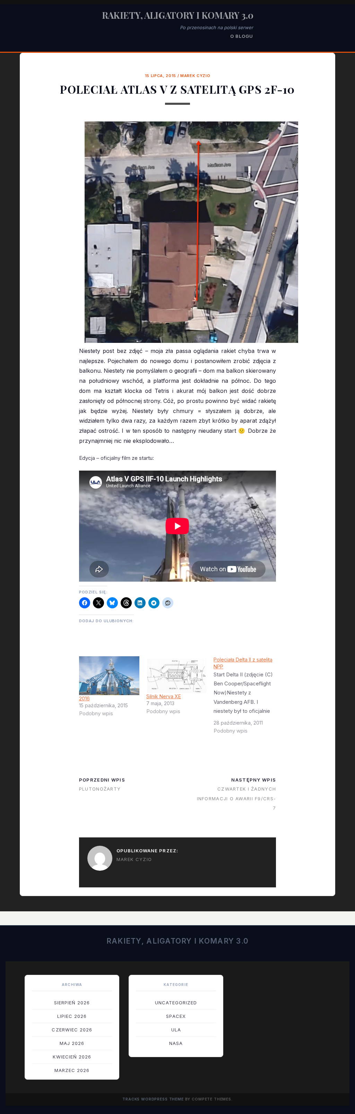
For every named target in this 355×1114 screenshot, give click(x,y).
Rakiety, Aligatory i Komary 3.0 (177, 15)
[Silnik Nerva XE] (176, 674)
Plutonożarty (100, 789)
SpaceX (175, 1016)
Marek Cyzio (195, 75)
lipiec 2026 (72, 1016)
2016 (84, 698)
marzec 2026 (71, 1070)
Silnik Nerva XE (163, 696)
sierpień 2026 (72, 1002)
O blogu (241, 36)
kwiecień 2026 (72, 1057)
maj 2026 (72, 1043)
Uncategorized (176, 1002)
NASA (176, 1043)
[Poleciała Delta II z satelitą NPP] (247, 698)
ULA (176, 1029)
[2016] (109, 675)
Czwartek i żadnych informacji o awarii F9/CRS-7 (236, 798)
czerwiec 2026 (72, 1029)
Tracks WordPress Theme (153, 1099)
